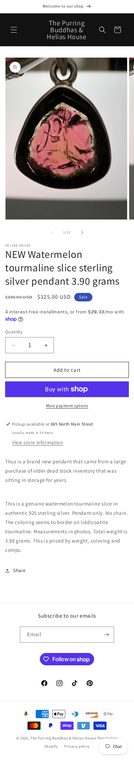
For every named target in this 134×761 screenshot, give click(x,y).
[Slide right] (82, 232)
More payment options (67, 405)
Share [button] (19, 570)
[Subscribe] (106, 635)
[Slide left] (51, 232)
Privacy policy (77, 746)
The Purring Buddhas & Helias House (63, 738)
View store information (37, 442)
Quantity (13, 332)
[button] (13, 29)
